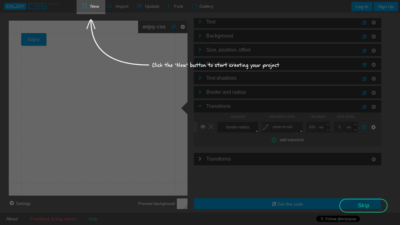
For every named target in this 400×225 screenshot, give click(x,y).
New (94, 6)
